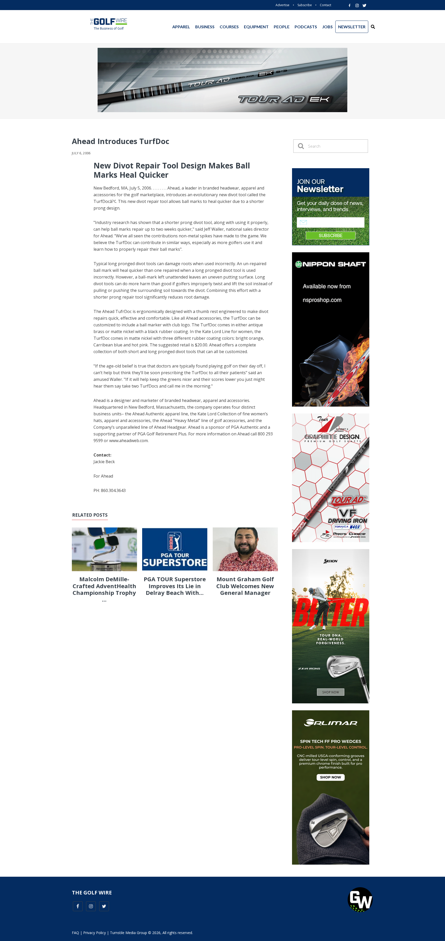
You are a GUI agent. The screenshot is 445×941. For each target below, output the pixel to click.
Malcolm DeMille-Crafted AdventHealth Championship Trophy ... (104, 589)
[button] (373, 27)
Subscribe (304, 5)
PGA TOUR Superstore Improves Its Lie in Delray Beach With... (175, 585)
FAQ (75, 932)
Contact (325, 5)
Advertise (282, 5)
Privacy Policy (94, 932)
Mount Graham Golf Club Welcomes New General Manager (245, 585)
